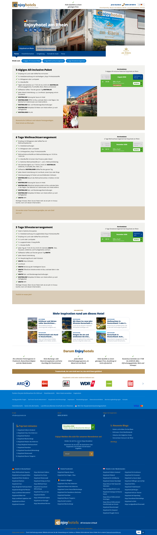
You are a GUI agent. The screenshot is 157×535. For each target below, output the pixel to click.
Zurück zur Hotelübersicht (46, 48)
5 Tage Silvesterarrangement (76, 61)
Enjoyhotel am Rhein (26, 48)
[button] (138, 77)
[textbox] (141, 4)
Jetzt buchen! (123, 5)
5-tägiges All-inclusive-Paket (31, 61)
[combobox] (141, 4)
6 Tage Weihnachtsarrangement (54, 61)
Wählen (136, 83)
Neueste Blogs (120, 425)
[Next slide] (141, 30)
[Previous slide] (16, 30)
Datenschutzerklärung (113, 532)
